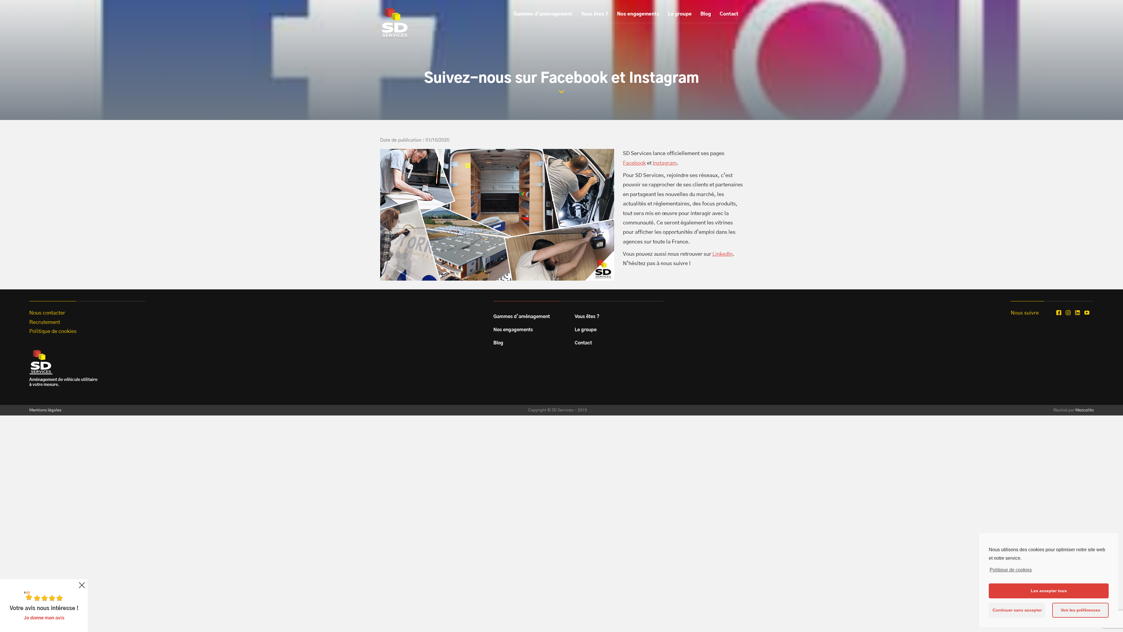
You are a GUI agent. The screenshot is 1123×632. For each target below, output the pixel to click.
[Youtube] (1086, 312)
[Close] (82, 585)
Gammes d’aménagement (543, 14)
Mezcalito (1084, 410)
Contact (729, 14)
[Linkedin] (1077, 312)
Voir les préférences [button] (1080, 610)
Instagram (665, 163)
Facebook (634, 163)
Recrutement (44, 322)
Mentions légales (45, 410)
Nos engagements (638, 14)
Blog (705, 14)
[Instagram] (1068, 312)
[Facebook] (1058, 312)
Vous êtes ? (594, 14)
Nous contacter (47, 313)
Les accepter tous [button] (1049, 590)
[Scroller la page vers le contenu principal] (561, 91)
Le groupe (680, 14)
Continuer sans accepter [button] (1017, 610)
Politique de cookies (1011, 569)
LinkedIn (722, 254)
